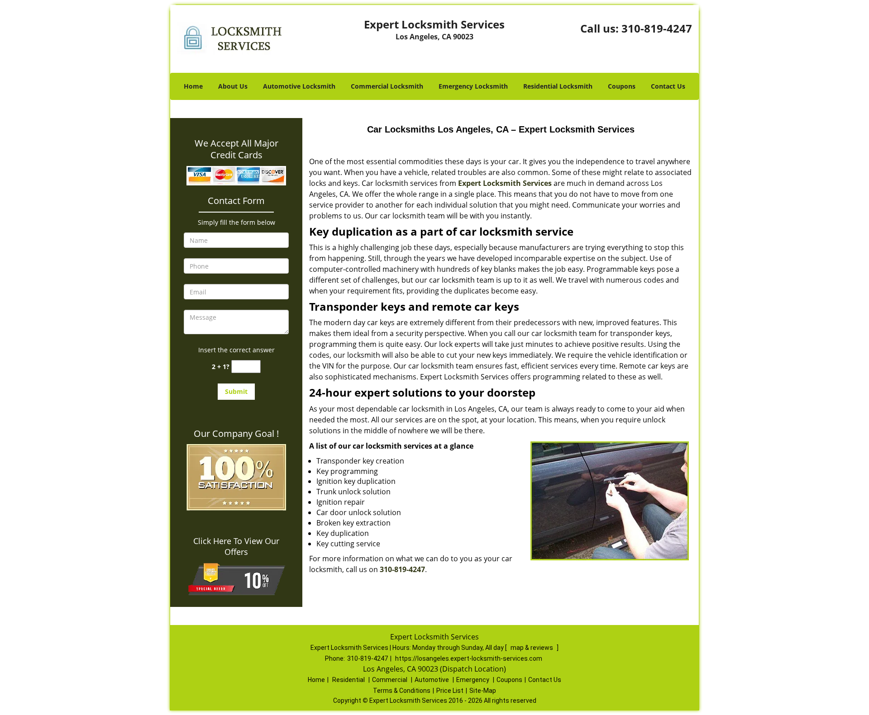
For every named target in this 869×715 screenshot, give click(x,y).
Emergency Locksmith (473, 86)
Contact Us (668, 86)
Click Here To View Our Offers (236, 546)
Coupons (621, 86)
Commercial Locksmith (387, 86)
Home (193, 86)
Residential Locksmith (557, 86)
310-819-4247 (656, 28)
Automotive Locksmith (299, 86)
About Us (233, 86)
